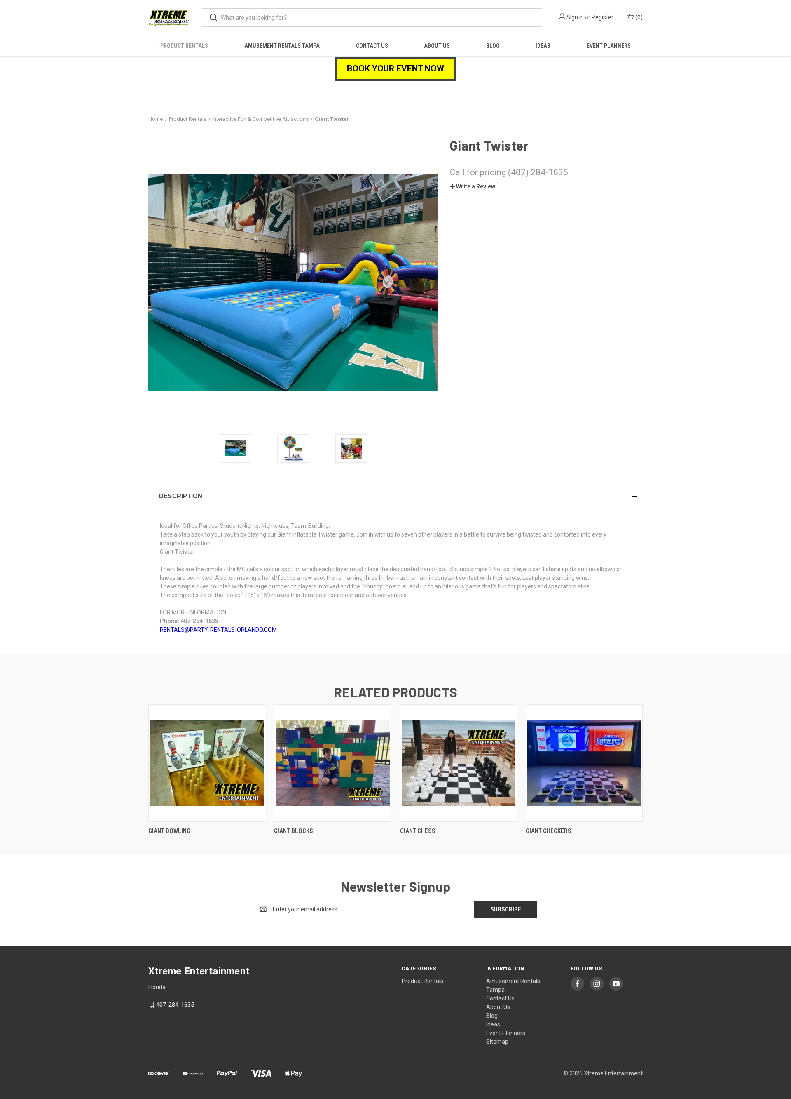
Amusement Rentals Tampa (282, 45)
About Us (437, 45)
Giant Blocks (293, 831)
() (638, 17)
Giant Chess (417, 831)
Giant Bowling (169, 831)
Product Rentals (184, 45)
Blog (492, 45)
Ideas (543, 45)
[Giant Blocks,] (332, 763)
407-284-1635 (175, 1004)
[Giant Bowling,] (207, 763)
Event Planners (609, 45)
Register (602, 17)
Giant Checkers (548, 831)
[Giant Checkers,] (584, 763)
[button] (472, 186)
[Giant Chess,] (458, 763)
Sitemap (497, 1041)
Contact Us (372, 45)
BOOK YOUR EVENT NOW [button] (395, 68)
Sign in (575, 17)
